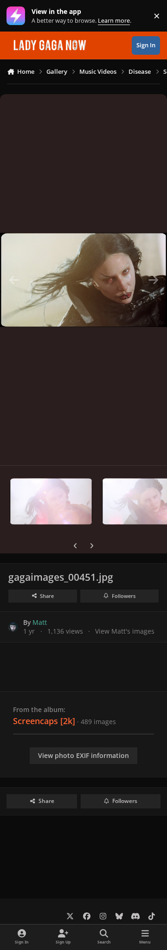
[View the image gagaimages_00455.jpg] (51, 501)
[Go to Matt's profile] (13, 627)
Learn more (18, 16)
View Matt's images (124, 631)
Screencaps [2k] (44, 720)
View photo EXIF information (83, 755)
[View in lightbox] (83, 279)
